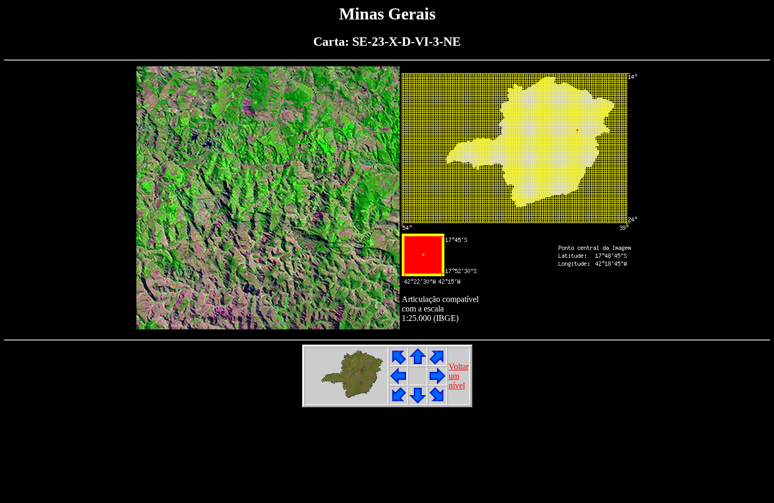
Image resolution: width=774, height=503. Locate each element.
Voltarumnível (459, 376)
